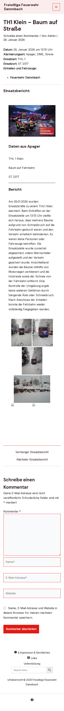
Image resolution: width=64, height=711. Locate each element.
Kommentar (12, 511)
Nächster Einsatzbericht (32, 459)
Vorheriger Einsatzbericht (32, 452)
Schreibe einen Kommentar (21, 36)
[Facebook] (32, 699)
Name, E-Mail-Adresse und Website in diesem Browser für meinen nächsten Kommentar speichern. (30, 612)
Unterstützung (32, 663)
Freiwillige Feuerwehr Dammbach (21, 7)
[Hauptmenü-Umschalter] (56, 7)
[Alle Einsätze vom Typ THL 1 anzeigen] (27, 59)
